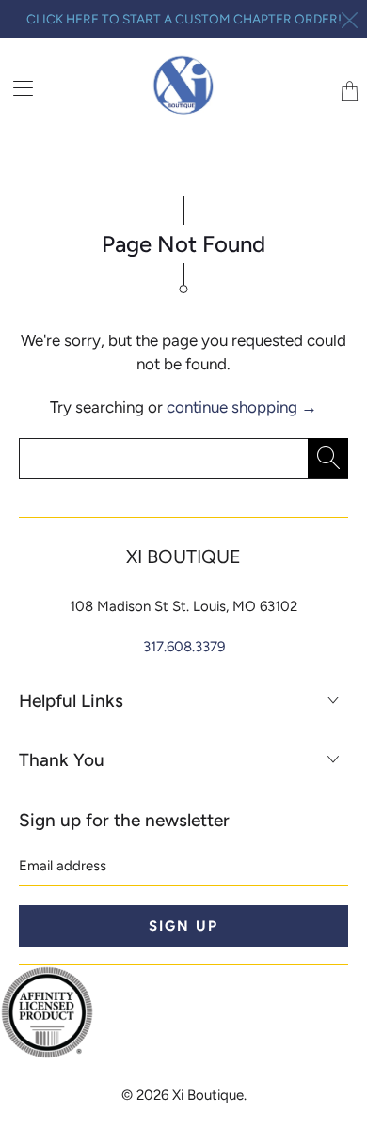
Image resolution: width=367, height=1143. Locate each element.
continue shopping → (242, 407)
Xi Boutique (208, 1095)
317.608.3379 (184, 646)
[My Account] (16, 88)
